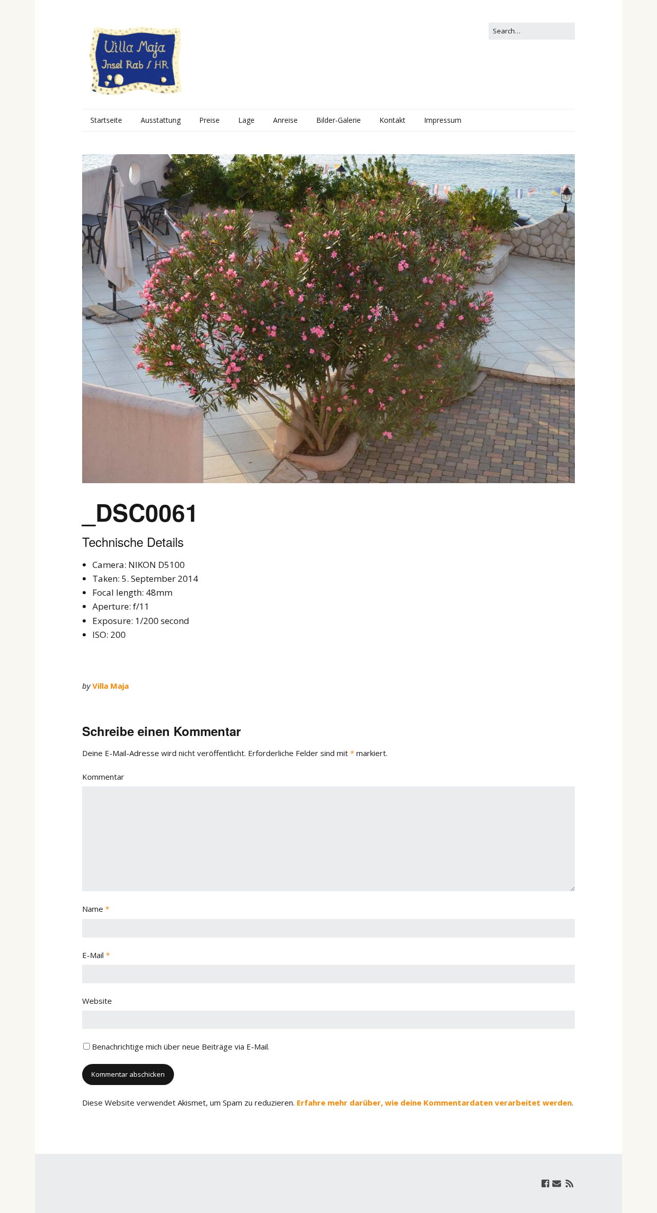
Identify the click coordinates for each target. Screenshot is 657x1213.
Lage (246, 120)
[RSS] (569, 1183)
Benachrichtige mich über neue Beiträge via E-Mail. (180, 1046)
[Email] (556, 1183)
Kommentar (103, 776)
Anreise (285, 120)
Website (97, 1001)
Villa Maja (110, 686)
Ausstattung (161, 120)
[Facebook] (545, 1183)
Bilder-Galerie (338, 120)
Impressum (442, 120)
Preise (209, 120)
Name (95, 909)
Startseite (106, 120)
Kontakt (392, 120)
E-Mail (96, 955)
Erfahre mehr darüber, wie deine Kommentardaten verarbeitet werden (434, 1102)
